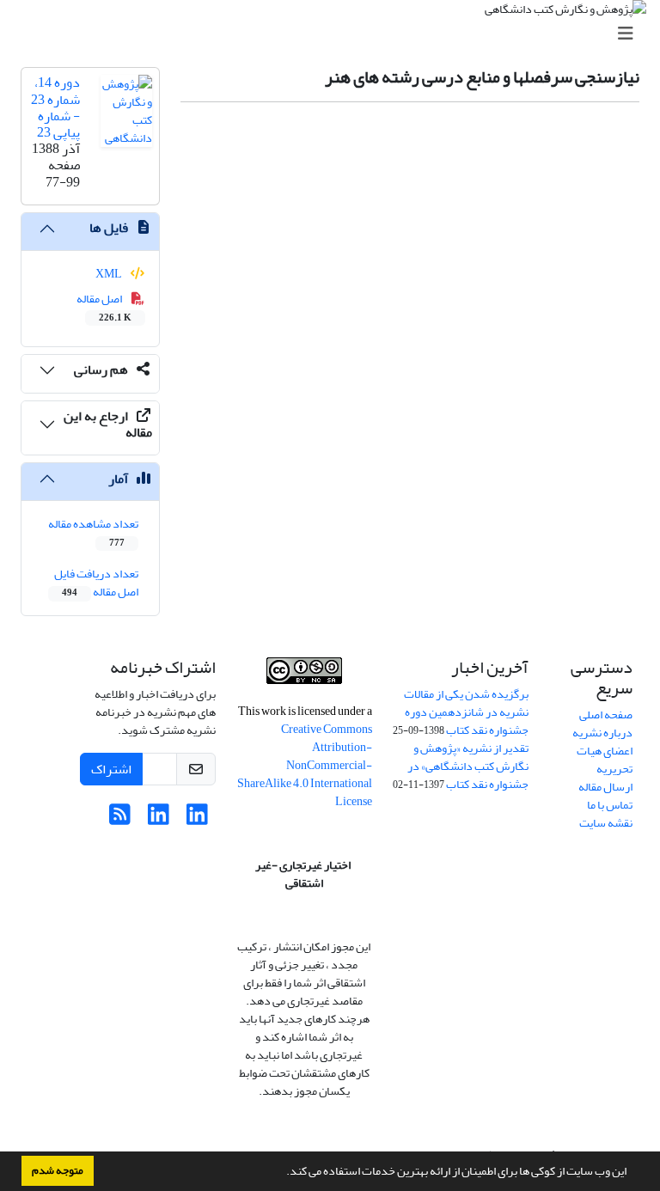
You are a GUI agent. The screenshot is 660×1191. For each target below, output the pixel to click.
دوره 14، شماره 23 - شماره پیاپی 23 (55, 107)
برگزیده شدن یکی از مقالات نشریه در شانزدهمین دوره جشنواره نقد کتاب (466, 712)
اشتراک (111, 769)
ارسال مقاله (605, 786)
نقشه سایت (605, 822)
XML (109, 273)
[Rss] (119, 819)
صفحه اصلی (605, 714)
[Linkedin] (197, 819)
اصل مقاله (104, 307)
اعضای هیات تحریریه (604, 759)
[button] (281, 1173)
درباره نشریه (602, 732)
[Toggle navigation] (335, 33)
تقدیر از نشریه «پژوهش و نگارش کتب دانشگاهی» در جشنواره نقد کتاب (468, 766)
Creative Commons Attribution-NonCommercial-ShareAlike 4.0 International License (304, 765)
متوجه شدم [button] (57, 1170)
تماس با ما (609, 804)
